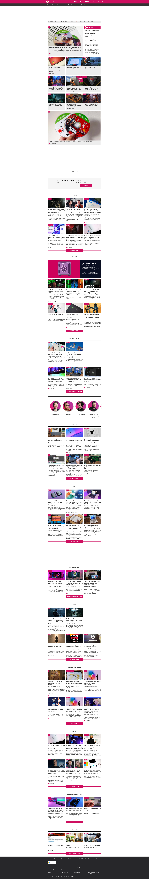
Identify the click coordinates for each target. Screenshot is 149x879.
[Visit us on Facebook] (75, 1)
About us (89, 869)
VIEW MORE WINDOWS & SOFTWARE (74, 391)
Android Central (77, 872)
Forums (49, 872)
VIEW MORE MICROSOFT (74, 786)
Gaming (64, 4)
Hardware (76, 4)
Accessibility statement (52, 869)
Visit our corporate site (92, 858)
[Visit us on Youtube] (78, 1)
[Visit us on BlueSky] (86, 1)
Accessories (96, 4)
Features (53, 4)
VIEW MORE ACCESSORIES (74, 821)
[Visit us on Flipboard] (82, 1)
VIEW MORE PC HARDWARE (74, 478)
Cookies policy (90, 867)
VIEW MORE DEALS (74, 541)
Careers (62, 869)
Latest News (90, 27)
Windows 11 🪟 (74, 21)
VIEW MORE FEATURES (74, 250)
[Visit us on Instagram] (80, 1)
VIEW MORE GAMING (74, 659)
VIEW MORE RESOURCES (74, 853)
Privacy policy (77, 867)
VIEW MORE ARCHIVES (74, 330)
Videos (58, 4)
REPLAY (70, 4)
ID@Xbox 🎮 (82, 21)
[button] (100, 1)
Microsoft (83, 4)
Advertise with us (64, 872)
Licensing (76, 869)
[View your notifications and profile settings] (96, 2)
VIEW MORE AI (74, 723)
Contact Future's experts (66, 867)
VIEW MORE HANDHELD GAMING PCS (74, 596)
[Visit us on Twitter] (76, 1)
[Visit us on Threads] (84, 1)
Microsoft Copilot (69, 671)
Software (89, 4)
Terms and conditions (52, 867)
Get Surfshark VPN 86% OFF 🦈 (61, 21)
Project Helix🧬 (91, 21)
